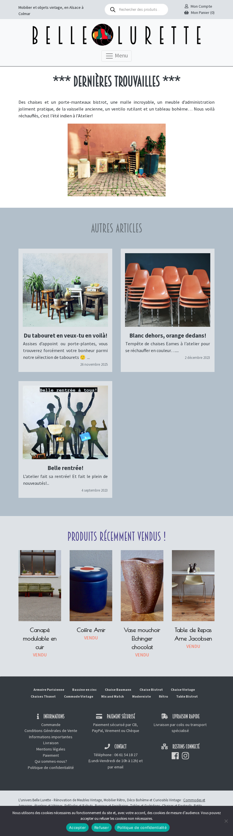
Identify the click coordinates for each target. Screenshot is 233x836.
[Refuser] (226, 821)
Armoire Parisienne (49, 689)
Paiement (51, 755)
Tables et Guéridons (145, 805)
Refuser (101, 827)
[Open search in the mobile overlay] (136, 9)
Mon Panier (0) (203, 12)
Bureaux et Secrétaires (111, 805)
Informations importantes (50, 736)
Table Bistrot (187, 696)
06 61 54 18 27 (126, 754)
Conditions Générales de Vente (50, 730)
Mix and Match (112, 696)
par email (115, 767)
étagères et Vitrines (48, 805)
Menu (121, 55)
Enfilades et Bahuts (79, 805)
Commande (51, 724)
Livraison (51, 742)
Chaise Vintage (183, 689)
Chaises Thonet (43, 696)
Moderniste (141, 696)
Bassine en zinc (84, 689)
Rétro (163, 696)
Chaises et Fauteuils (177, 805)
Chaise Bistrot (151, 689)
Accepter (77, 827)
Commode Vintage (78, 696)
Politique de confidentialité (51, 767)
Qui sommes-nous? (51, 761)
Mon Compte (201, 6)
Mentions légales (50, 749)
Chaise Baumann (118, 689)
